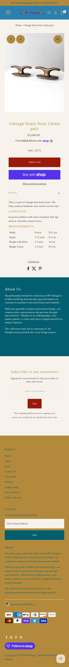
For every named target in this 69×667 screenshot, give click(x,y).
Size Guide (10, 476)
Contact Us (10, 471)
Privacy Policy (12, 492)
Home (19, 25)
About (8, 461)
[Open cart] (62, 12)
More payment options (34, 183)
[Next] (20, 39)
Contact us (33, 261)
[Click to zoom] (58, 39)
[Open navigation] (8, 12)
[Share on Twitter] (34, 269)
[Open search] (49, 12)
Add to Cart (35, 162)
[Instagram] (11, 638)
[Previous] (11, 39)
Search (8, 456)
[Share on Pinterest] (40, 269)
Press (7, 466)
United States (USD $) (21, 604)
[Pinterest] (16, 638)
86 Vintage (30, 655)
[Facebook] (6, 638)
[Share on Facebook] (28, 269)
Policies (9, 482)
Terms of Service (13, 497)
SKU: (31, 150)
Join (34, 403)
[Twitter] (21, 638)
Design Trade (12, 487)
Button (12, 341)
